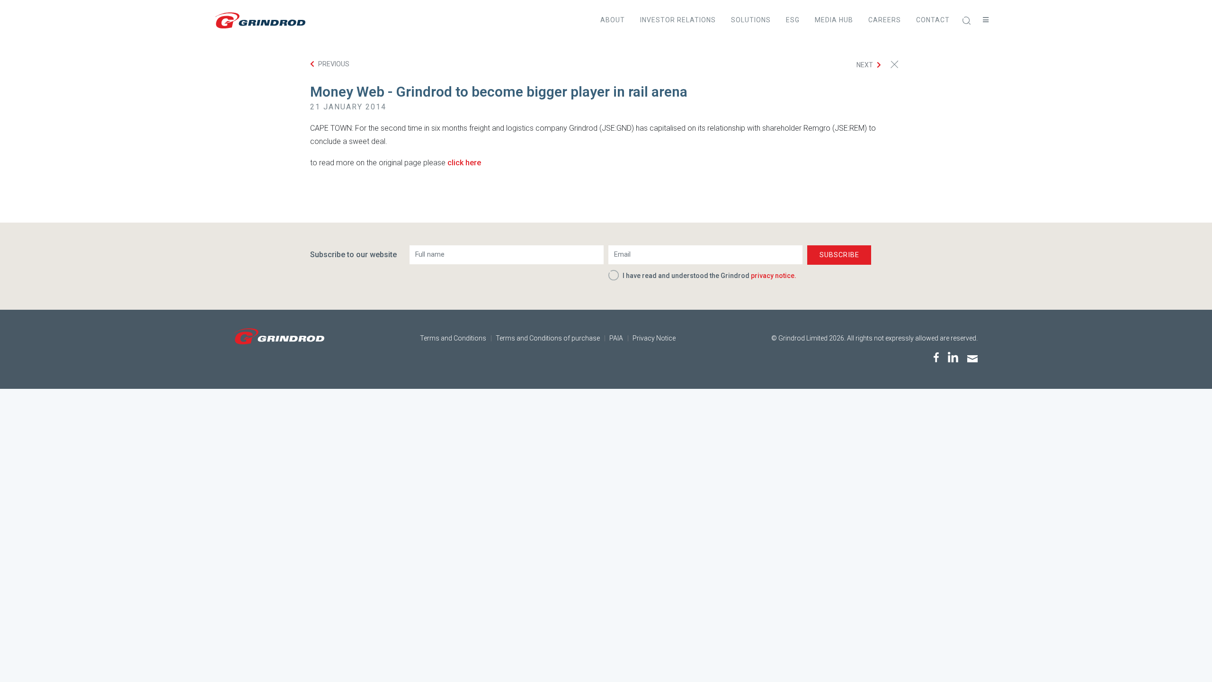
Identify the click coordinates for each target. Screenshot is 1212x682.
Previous (333, 64)
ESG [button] (793, 20)
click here (464, 162)
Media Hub (834, 20)
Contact (933, 20)
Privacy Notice (654, 338)
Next (864, 65)
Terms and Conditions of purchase (548, 338)
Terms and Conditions (453, 338)
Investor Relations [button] (678, 20)
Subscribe (839, 255)
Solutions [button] (751, 20)
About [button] (612, 20)
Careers (884, 20)
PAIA (616, 338)
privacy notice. (773, 275)
